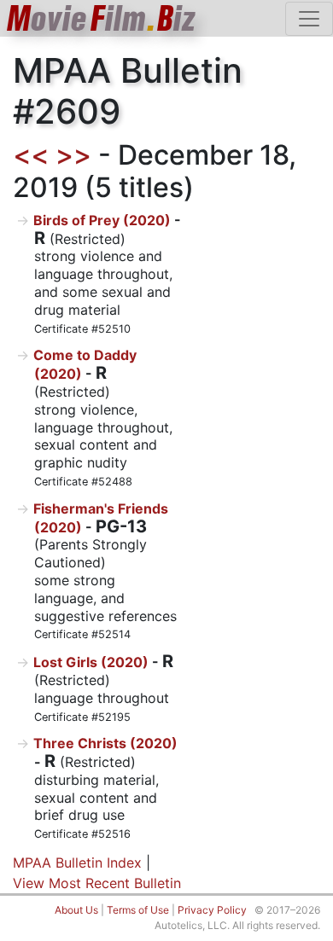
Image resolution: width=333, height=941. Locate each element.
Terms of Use (138, 909)
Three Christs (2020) (105, 743)
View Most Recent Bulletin (97, 883)
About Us (76, 909)
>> (73, 154)
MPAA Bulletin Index (77, 862)
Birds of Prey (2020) (102, 220)
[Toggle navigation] (309, 19)
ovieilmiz (101, 18)
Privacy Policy (212, 909)
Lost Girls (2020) (91, 662)
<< (31, 154)
